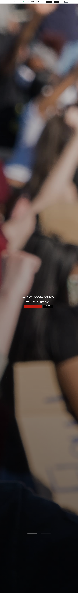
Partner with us (56, 1)
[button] (30, 1)
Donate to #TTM (49, 1)
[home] (13, 2)
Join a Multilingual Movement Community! (33, 306)
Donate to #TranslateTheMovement (48, 306)
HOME (24, 1)
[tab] (32, 532)
